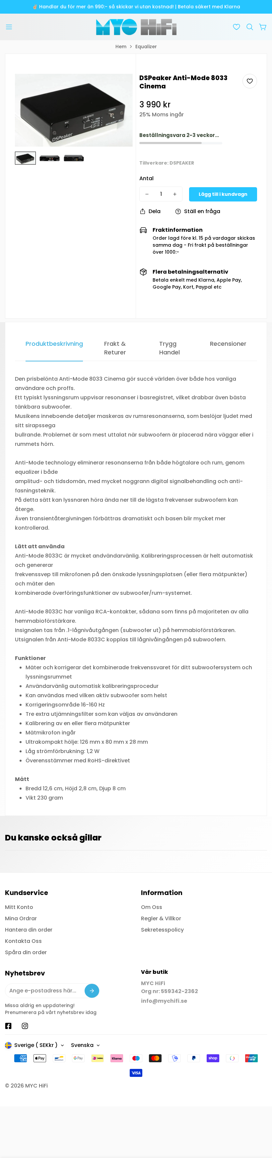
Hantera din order (28, 930)
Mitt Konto (19, 907)
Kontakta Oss (23, 941)
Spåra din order (26, 952)
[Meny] (9, 27)
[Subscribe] (92, 991)
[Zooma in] (118, 87)
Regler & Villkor (161, 918)
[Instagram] (25, 1026)
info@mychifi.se (164, 1001)
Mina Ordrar (21, 918)
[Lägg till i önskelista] (249, 81)
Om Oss (151, 907)
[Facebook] (8, 1026)
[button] (250, 27)
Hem (120, 46)
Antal (146, 178)
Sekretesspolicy (162, 930)
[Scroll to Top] (259, 1121)
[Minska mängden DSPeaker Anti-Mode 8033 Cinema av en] (147, 194)
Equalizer (146, 46)
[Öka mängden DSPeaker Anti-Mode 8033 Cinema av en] (175, 194)
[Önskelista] (236, 27)
